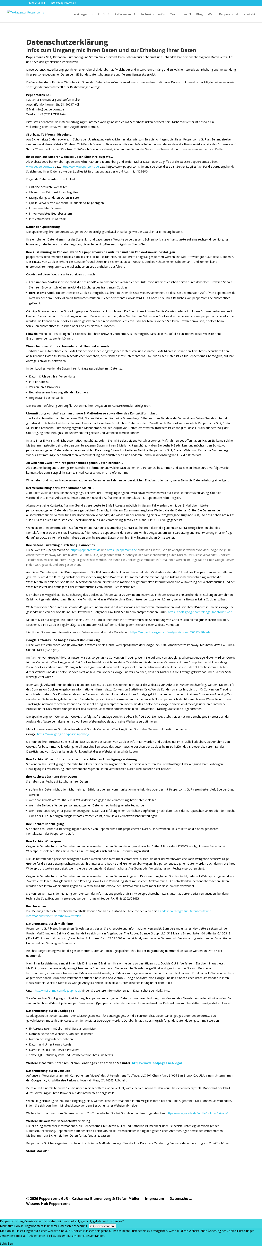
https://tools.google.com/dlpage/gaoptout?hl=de (200, 612)
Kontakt (249, 14)
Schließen (6, 1243)
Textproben (178, 14)
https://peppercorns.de (86, 550)
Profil (101, 14)
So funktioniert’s (152, 14)
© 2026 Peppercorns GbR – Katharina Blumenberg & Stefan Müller (83, 1198)
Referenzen (123, 14)
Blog (199, 14)
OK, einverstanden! (102, 1226)
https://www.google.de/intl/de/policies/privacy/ (197, 1113)
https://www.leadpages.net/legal (157, 1063)
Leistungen (80, 14)
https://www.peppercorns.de (80, 166)
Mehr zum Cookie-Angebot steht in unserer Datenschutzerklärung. (44, 1226)
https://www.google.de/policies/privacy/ (63, 734)
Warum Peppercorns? (223, 14)
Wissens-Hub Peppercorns (48, 1203)
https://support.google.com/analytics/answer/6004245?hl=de (170, 632)
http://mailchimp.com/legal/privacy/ (57, 990)
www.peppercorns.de (40, 166)
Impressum (154, 1198)
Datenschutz (180, 1198)
